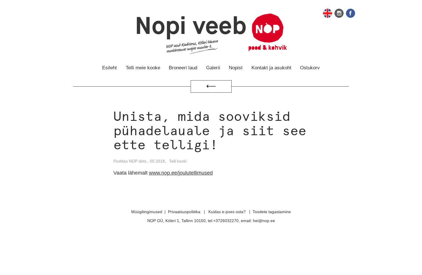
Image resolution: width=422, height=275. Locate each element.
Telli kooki (178, 161)
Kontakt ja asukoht (271, 67)
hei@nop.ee (264, 220)
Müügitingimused (146, 211)
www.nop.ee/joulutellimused (181, 173)
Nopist (236, 67)
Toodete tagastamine (272, 211)
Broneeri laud (183, 67)
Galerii (213, 67)
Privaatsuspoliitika (184, 211)
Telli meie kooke (143, 67)
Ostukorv (310, 67)
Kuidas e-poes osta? (227, 211)
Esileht (109, 67)
